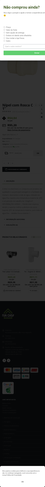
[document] (22, 243)
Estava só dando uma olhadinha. (19, 35)
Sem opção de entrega (15, 33)
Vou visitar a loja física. (15, 38)
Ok (22, 481)
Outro (8, 41)
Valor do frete (11, 30)
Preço (8, 27)
